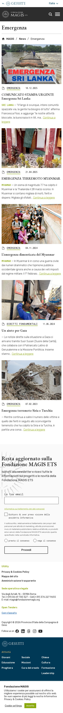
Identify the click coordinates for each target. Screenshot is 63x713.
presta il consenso (19, 540)
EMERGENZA (13, 88)
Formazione (48, 668)
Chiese (45, 657)
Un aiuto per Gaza (14, 330)
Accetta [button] (30, 705)
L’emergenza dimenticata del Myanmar (28, 254)
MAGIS (10, 38)
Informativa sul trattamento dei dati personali (24, 509)
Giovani (6, 657)
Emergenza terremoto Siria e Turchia (27, 410)
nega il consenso (46, 540)
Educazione (8, 662)
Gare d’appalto (9, 613)
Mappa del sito (10, 576)
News (22, 38)
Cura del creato (30, 668)
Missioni (26, 662)
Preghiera (7, 668)
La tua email (13, 494)
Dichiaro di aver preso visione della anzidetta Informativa (29, 516)
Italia (52, 3)
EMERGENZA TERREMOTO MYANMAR (31, 178)
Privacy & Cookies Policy (15, 572)
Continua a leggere (44, 197)
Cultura (46, 662)
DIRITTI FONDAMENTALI (22, 324)
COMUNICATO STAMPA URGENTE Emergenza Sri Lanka (28, 96)
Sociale (25, 657)
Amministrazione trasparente (19, 580)
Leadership (48, 673)
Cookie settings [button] (13, 705)
